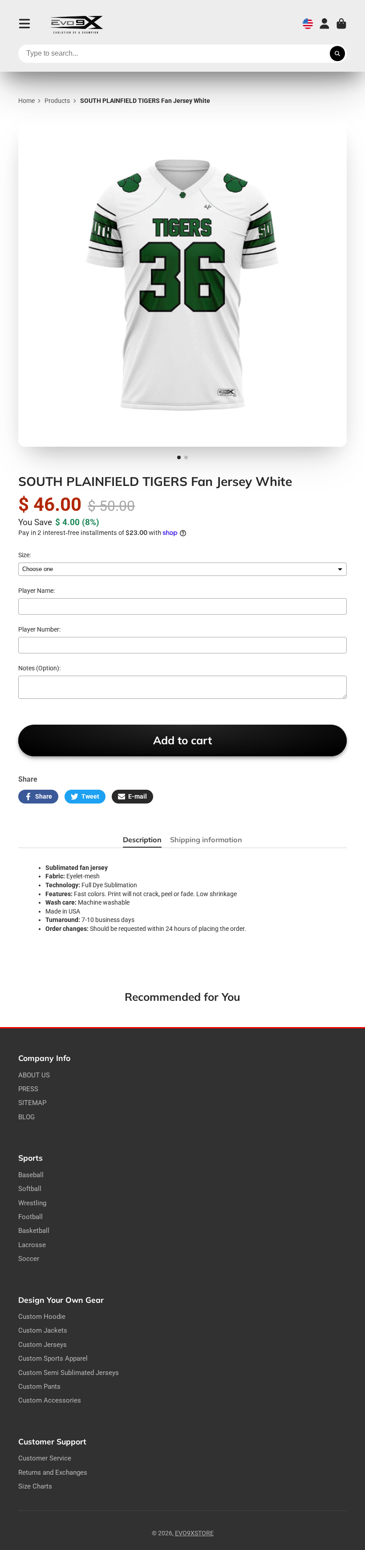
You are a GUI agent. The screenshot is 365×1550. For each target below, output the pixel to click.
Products (57, 100)
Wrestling (32, 1203)
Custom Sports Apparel (53, 1358)
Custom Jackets (42, 1330)
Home (26, 100)
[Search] (337, 53)
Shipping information (206, 839)
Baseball (31, 1175)
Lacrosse (32, 1245)
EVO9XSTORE (194, 1533)
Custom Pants (39, 1387)
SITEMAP (32, 1103)
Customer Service (44, 1458)
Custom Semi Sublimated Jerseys (68, 1373)
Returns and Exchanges (52, 1472)
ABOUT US (34, 1075)
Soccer (28, 1259)
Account (324, 23)
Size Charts (35, 1486)
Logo (76, 23)
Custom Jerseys (42, 1345)
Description (142, 839)
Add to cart (182, 740)
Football (30, 1217)
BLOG (26, 1117)
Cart (341, 23)
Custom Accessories (49, 1400)
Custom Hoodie (41, 1317)
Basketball (33, 1231)
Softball (29, 1189)
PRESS (28, 1089)
